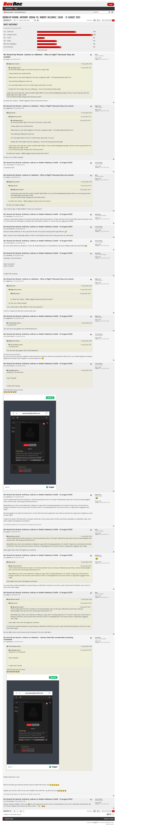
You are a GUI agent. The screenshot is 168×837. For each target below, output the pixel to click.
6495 (99, 166)
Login (111, 4)
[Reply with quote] (91, 55)
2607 (99, 58)
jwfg (96, 54)
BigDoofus (11, 64)
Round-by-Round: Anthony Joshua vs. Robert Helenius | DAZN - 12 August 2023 (41, 17)
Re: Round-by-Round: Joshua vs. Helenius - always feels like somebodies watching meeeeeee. (38, 639)
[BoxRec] (17, 4)
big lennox (98, 494)
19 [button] (110, 20)
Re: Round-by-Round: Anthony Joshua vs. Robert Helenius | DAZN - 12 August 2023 (38, 163)
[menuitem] (15, 8)
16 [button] (103, 20)
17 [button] (105, 20)
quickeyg (13, 68)
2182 (99, 109)
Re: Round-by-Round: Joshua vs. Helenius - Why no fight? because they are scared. (39, 56)
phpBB (94, 822)
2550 (99, 501)
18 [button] (108, 20)
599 (99, 217)
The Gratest (98, 162)
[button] (94, 20)
